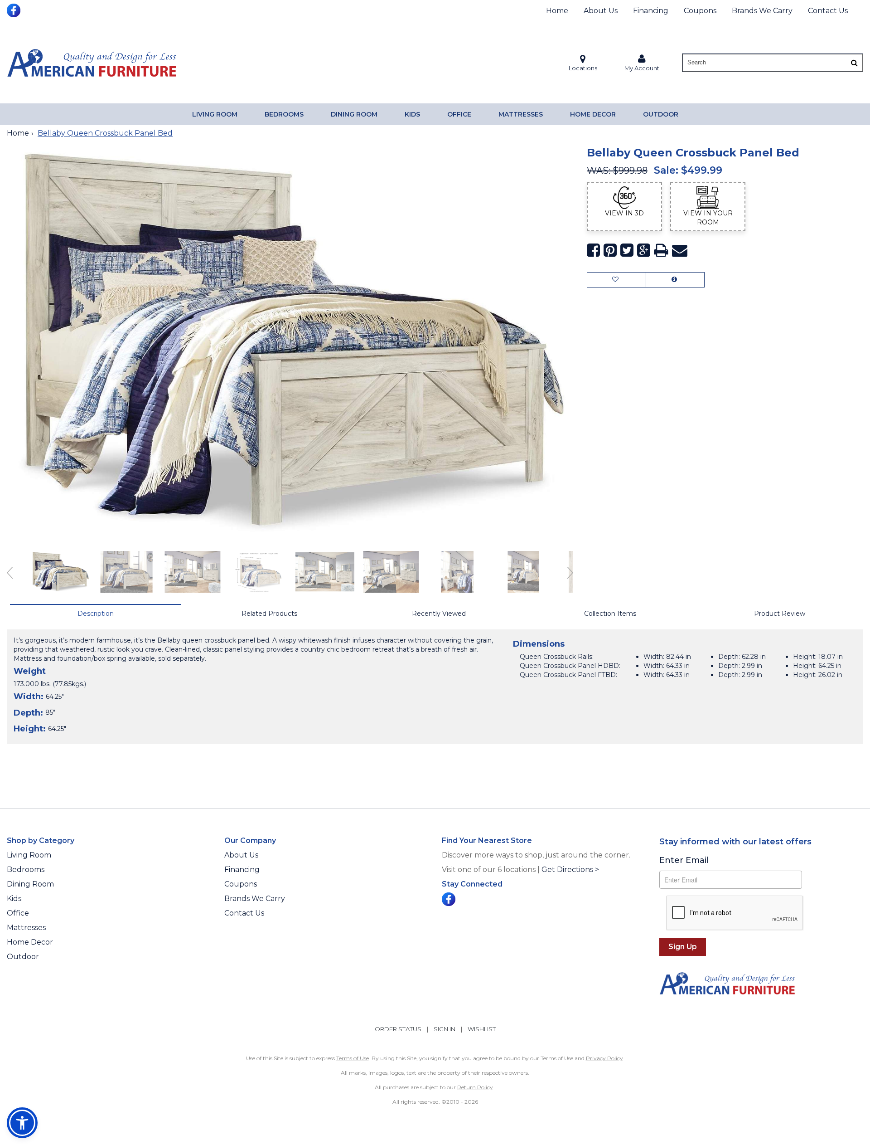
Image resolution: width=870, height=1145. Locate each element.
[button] (642, 63)
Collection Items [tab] (610, 613)
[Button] (854, 62)
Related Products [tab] (269, 613)
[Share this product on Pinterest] (610, 250)
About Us (601, 10)
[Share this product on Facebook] (593, 250)
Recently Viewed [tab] (439, 613)
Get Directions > (570, 869)
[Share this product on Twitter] (626, 250)
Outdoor (660, 114)
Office (459, 114)
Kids (412, 114)
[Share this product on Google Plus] (643, 250)
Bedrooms (284, 114)
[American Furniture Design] (92, 62)
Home (557, 10)
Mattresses (520, 114)
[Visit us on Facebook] (15, 9)
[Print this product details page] (661, 250)
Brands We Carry (762, 10)
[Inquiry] (675, 280)
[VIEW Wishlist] (616, 280)
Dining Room (354, 114)
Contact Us (828, 10)
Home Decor (593, 114)
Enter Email (684, 860)
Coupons (700, 10)
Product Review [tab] (779, 613)
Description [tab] (95, 613)
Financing (650, 10)
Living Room (214, 114)
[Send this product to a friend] (679, 250)
